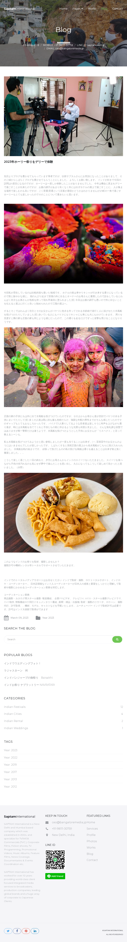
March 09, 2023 (19, 617)
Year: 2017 (10, 772)
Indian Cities (12, 713)
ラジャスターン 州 (16, 670)
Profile (91, 835)
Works (92, 8)
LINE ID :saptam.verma (90, 45)
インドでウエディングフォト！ (22, 663)
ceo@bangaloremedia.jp (69, 822)
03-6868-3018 (31, 45)
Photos (92, 841)
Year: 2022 (10, 757)
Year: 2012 (10, 786)
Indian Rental (13, 721)
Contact (117, 8)
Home (63, 8)
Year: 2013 (10, 779)
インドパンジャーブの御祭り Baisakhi (28, 677)
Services (92, 828)
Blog (104, 8)
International (19, 9)
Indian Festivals (14, 706)
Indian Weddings (16, 728)
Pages (76, 8)
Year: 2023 (48, 617)
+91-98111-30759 (62, 828)
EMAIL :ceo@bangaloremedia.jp (65, 48)
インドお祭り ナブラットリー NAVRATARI (29, 684)
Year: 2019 (10, 764)
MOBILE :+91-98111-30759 (58, 45)
